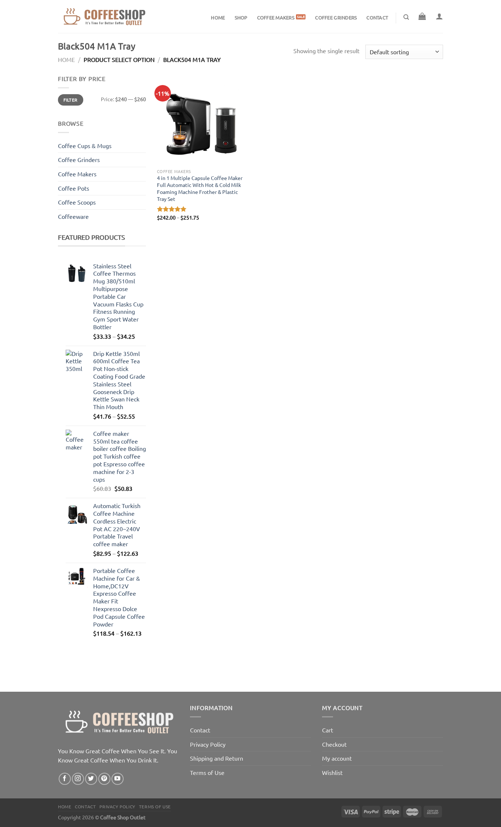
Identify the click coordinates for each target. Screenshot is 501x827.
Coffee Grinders (336, 17)
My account (337, 758)
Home (218, 17)
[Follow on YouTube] (117, 779)
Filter (70, 100)
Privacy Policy (208, 744)
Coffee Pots (73, 188)
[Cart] (422, 16)
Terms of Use (207, 772)
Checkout (334, 744)
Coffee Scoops (77, 202)
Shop (241, 17)
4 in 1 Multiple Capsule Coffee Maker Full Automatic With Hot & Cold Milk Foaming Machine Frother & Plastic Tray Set (199, 188)
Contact (377, 17)
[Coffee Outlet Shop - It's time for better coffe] (104, 17)
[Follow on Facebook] (65, 779)
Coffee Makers (276, 17)
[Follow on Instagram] (78, 779)
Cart (327, 730)
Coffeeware (73, 216)
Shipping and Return (216, 758)
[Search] (406, 17)
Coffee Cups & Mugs (84, 145)
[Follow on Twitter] (91, 779)
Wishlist (332, 772)
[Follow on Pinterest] (104, 779)
